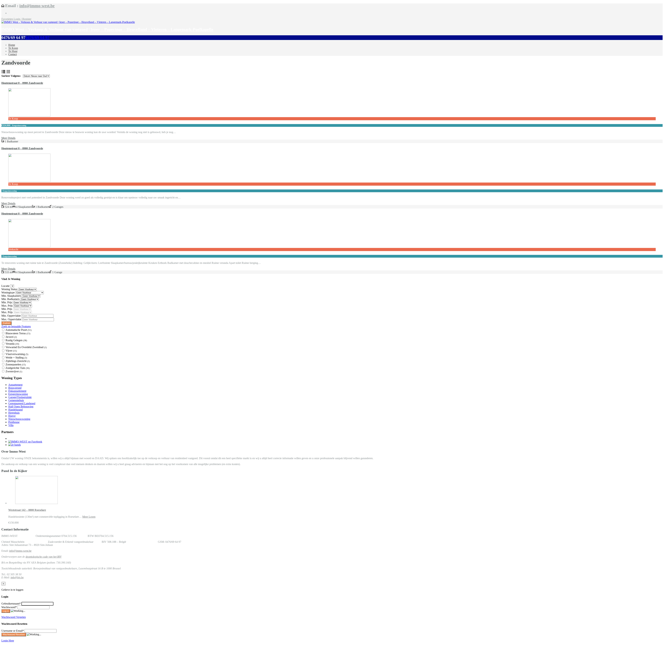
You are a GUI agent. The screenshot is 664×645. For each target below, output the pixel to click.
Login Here (7, 640)
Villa (10, 425)
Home (11, 44)
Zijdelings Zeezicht (18, 361)
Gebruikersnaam (11, 603)
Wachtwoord (9, 607)
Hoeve (12, 415)
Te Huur (12, 51)
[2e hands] (14, 444)
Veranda (12, 343)
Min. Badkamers (10, 299)
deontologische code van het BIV (44, 556)
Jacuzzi (11, 336)
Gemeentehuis (16, 400)
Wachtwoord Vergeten (13, 617)
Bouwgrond (14, 387)
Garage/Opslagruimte (20, 397)
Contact (12, 54)
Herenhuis (14, 412)
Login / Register (22, 18)
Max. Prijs (7, 305)
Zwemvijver (14, 371)
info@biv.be (17, 577)
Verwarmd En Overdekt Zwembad (26, 347)
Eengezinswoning (18, 394)
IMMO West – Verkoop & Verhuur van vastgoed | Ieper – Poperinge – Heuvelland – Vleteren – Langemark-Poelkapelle (107, 29)
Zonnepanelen (16, 364)
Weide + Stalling (16, 357)
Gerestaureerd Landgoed (21, 403)
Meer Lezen (88, 516)
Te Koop (13, 48)
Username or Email (12, 630)
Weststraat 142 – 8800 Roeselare (27, 509)
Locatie (5, 285)
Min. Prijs (7, 302)
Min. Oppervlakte (11, 315)
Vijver (11, 350)
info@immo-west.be (37, 5)
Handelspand (15, 409)
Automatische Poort (18, 329)
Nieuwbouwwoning (19, 418)
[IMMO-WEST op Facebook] (25, 441)
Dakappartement (17, 390)
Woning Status (9, 289)
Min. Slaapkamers (11, 295)
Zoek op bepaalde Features (16, 326)
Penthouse (14, 422)
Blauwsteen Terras (18, 333)
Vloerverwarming (17, 354)
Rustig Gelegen (16, 340)
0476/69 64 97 (37, 37)
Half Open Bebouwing (20, 406)
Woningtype (8, 292)
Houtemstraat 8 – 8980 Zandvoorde (22, 82)
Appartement (15, 384)
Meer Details (8, 138)
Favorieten (7, 18)
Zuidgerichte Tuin (18, 367)
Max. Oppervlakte (11, 319)
